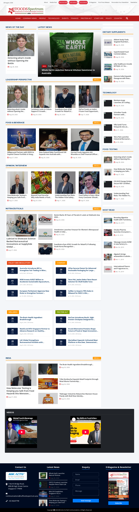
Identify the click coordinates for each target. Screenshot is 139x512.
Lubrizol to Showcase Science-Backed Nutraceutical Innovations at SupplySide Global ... (21, 242)
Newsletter (134, 2)
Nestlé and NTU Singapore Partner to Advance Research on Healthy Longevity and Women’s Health (35, 330)
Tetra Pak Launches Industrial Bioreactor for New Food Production (122, 138)
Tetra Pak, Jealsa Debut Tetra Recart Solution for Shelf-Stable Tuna (82, 281)
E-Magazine (92, 2)
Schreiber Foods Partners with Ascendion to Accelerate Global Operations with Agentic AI (120, 113)
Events (65, 18)
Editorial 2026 (63, 2)
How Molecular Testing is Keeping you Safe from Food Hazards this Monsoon (122, 170)
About (46, 2)
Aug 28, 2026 (51, 66)
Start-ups (98, 18)
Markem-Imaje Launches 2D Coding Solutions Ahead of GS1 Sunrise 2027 (123, 101)
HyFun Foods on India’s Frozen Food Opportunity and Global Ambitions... (89, 110)
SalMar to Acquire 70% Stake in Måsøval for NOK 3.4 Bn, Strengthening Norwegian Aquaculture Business (80, 292)
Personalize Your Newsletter (120, 2)
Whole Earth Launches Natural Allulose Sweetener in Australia (66, 72)
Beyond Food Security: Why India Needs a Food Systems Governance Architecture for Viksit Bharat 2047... (40, 196)
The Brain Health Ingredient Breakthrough (31, 318)
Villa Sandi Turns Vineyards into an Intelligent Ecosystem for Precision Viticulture (123, 126)
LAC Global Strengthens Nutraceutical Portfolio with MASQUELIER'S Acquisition (31, 341)
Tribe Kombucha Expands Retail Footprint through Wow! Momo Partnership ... (78, 380)
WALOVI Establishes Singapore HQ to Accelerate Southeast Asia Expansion (58, 494)
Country (118, 18)
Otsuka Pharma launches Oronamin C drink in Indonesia (122, 231)
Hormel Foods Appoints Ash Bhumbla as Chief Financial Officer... (85, 153)
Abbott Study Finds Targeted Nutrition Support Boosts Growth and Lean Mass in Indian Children (123, 41)
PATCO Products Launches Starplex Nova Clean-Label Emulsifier (58, 484)
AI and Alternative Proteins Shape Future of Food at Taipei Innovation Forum (82, 330)
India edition (73, 2)
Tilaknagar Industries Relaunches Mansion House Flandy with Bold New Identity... (78, 395)
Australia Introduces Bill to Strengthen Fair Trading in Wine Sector (32, 269)
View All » (97, 79)
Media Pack (53, 2)
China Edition (83, 2)
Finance (74, 18)
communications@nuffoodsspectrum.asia (22, 496)
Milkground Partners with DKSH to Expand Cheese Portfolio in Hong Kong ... (20, 153)
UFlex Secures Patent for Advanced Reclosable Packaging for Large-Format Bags (82, 269)
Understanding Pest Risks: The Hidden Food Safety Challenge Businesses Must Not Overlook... (65, 196)
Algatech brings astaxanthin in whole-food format (122, 255)
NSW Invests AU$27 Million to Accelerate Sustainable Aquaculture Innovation (34, 281)
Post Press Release (103, 2)
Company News (30, 18)
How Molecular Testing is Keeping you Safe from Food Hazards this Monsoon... (16, 196)
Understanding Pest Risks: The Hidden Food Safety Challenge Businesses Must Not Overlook (123, 194)
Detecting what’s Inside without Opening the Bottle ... (16, 110)
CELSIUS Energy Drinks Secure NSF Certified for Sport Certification (122, 182)
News (42, 66)
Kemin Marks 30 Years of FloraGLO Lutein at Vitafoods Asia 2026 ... (77, 216)
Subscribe (118, 503)
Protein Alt (86, 18)
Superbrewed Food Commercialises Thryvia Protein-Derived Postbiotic (121, 53)
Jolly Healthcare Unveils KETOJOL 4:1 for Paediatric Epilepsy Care (123, 65)
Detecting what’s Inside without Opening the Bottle (19, 60)
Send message (86, 501)
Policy (109, 18)
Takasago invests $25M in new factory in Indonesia (122, 243)
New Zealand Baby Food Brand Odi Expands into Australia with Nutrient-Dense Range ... (52, 153)
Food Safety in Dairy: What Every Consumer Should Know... (89, 196)
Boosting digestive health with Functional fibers (122, 219)
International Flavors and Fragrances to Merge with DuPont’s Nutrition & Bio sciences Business (122, 267)
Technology (54, 18)
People (42, 18)
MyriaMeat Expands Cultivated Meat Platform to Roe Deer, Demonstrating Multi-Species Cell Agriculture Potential (83, 341)
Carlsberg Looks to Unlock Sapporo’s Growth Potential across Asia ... (41, 110)
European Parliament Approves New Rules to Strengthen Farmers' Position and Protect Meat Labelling (34, 292)
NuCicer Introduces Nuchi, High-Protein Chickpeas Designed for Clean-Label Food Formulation (81, 318)
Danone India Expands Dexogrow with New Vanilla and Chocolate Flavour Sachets (122, 77)
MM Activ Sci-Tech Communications (69, 510)
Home (18, 18)
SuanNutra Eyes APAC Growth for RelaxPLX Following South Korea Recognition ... (63, 110)
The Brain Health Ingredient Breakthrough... (76, 365)
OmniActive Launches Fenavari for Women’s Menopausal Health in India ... (76, 231)
